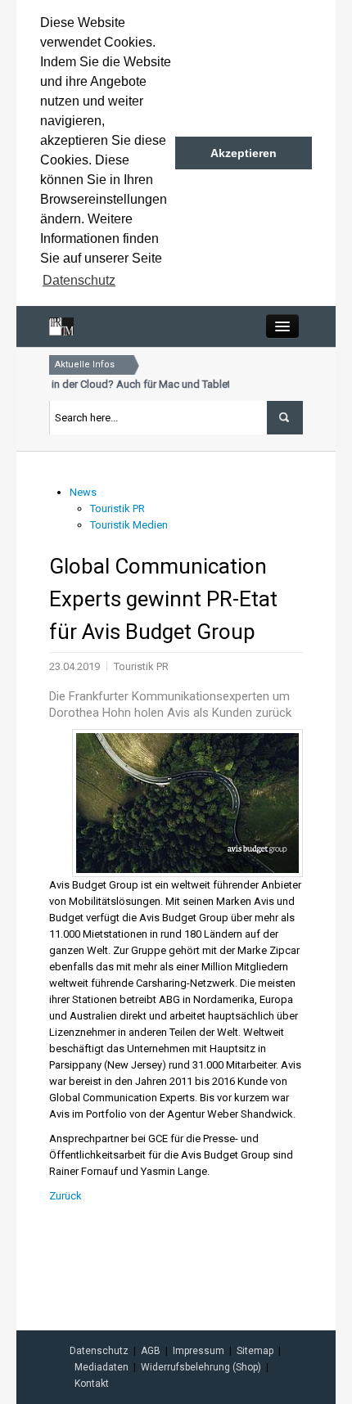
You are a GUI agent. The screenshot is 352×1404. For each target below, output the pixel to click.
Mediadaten (101, 1367)
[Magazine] (61, 326)
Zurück (65, 1196)
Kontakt (91, 1383)
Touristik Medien (129, 525)
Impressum (198, 1351)
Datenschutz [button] (79, 280)
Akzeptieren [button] (243, 153)
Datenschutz (99, 1351)
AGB (150, 1351)
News (83, 492)
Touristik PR (117, 508)
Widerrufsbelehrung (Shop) (201, 1367)
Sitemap (255, 1351)
